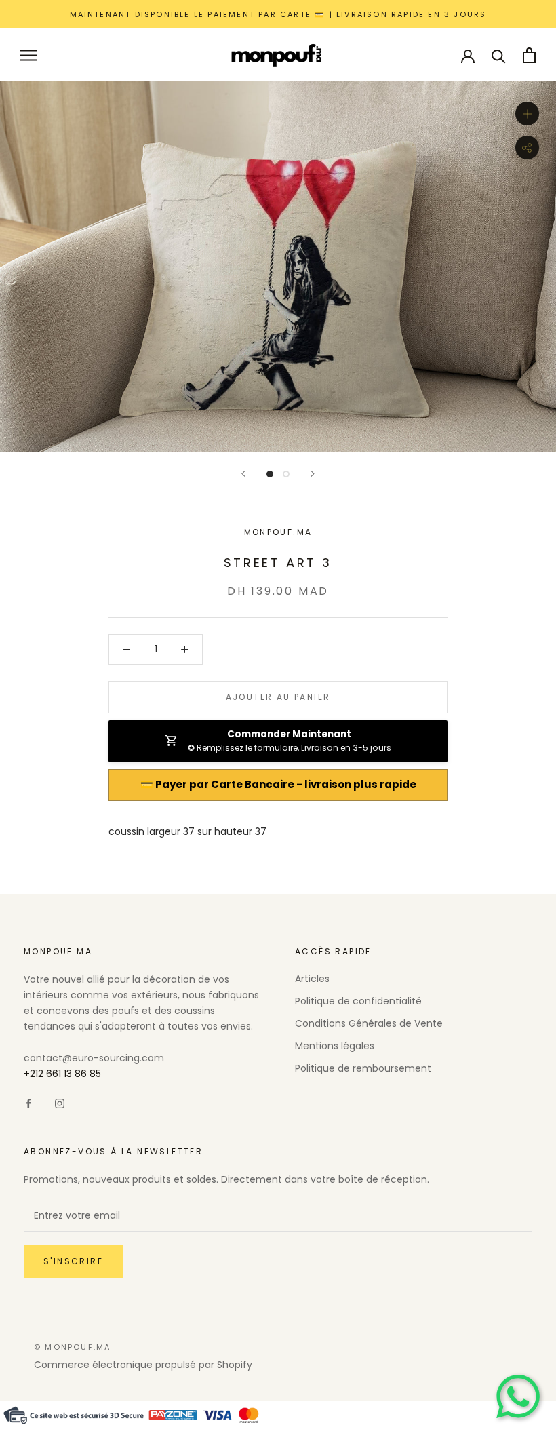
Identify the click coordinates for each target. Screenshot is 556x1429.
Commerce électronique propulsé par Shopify (143, 1364)
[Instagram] (59, 1103)
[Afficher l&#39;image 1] (269, 474)
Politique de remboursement (363, 1068)
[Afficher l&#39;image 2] (286, 474)
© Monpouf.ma (72, 1347)
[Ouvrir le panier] (529, 55)
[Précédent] (243, 474)
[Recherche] (499, 55)
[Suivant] (313, 474)
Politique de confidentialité (358, 1001)
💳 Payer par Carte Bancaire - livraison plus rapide (278, 784)
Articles (312, 978)
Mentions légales (334, 1046)
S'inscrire (73, 1261)
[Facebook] (28, 1103)
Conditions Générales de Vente (369, 1023)
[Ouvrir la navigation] (28, 55)
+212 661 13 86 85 (62, 1073)
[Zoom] (527, 113)
